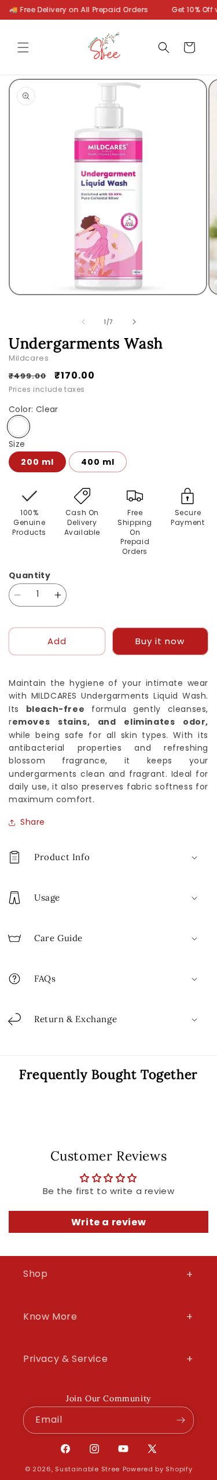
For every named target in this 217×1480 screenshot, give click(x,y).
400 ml (98, 462)
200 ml (37, 462)
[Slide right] (134, 322)
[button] (23, 47)
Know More (108, 1316)
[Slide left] (83, 322)
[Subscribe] (180, 1420)
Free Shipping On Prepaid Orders (134, 532)
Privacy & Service (108, 1359)
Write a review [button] (108, 1222)
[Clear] (18, 426)
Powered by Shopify (158, 1469)
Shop (108, 1274)
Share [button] (32, 822)
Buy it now (160, 641)
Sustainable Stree (87, 1469)
